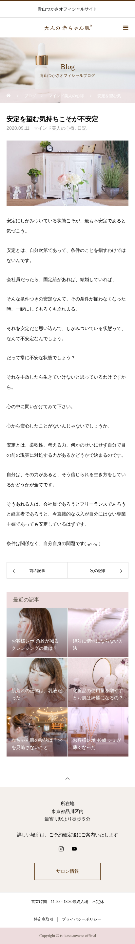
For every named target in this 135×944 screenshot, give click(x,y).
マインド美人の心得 (54, 128)
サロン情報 (67, 871)
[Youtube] (74, 848)
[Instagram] (61, 848)
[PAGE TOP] (67, 778)
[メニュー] (125, 27)
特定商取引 (43, 919)
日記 (82, 128)
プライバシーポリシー (81, 919)
